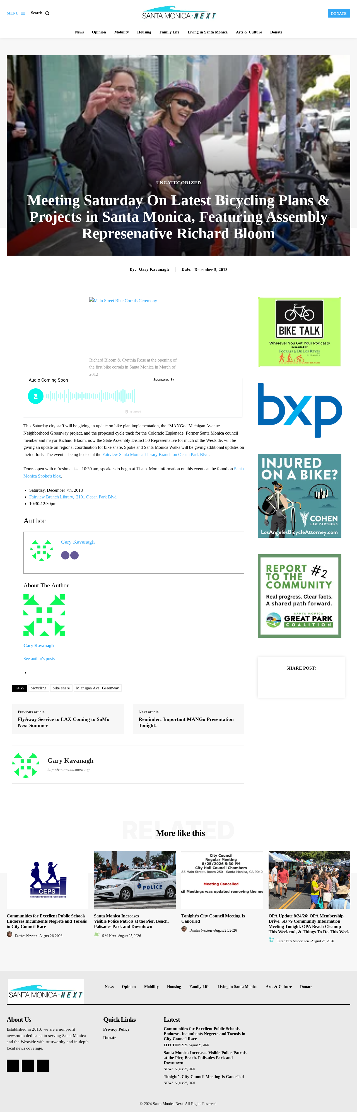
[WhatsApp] (320, 681)
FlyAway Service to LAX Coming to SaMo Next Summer (63, 722)
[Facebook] (282, 681)
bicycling (39, 688)
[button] (41, 13)
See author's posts (39, 658)
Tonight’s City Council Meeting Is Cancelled (204, 1076)
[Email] (65, 555)
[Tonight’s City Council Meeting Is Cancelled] (222, 880)
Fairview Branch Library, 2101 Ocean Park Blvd (73, 497)
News (168, 1069)
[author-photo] (10, 936)
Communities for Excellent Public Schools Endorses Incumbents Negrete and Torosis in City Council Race (47, 921)
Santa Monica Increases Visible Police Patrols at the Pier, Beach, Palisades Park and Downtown (131, 921)
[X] (294, 681)
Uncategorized (178, 182)
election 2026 (175, 1045)
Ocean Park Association (293, 941)
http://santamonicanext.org (68, 770)
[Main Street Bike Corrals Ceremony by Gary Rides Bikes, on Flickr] (133, 327)
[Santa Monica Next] (179, 12)
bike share (61, 688)
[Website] (74, 555)
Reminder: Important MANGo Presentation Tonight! (186, 722)
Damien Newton (26, 936)
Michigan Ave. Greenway (97, 688)
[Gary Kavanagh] (25, 764)
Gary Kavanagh (154, 269)
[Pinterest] (307, 681)
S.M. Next (109, 936)
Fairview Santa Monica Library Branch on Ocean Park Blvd (155, 454)
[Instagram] (28, 1066)
